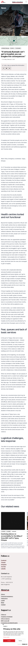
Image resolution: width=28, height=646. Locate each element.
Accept (9, 640)
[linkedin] (9, 68)
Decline (20, 640)
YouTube (3, 566)
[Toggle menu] (26, 1)
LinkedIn (3, 568)
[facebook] (3, 68)
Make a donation (17, 2)
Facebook (3, 560)
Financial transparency (7, 596)
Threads (3, 562)
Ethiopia (12, 48)
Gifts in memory (5, 618)
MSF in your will (5, 620)
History (3, 594)
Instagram (3, 564)
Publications (4, 598)
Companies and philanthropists (9, 623)
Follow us (3, 614)
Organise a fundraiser (6, 616)
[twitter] (6, 68)
